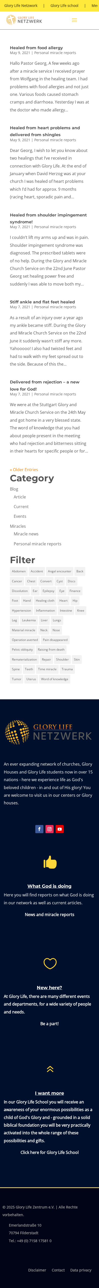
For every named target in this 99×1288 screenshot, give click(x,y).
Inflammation (45, 610)
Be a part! (49, 1023)
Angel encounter (59, 571)
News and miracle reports (49, 914)
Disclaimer (37, 1270)
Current (21, 506)
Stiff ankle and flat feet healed (42, 302)
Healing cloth (45, 600)
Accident (37, 571)
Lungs (57, 620)
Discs (71, 581)
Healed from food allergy (36, 47)
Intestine (66, 610)
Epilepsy (48, 591)
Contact (58, 1270)
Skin (77, 659)
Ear (35, 591)
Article (20, 497)
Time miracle (47, 669)
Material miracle (23, 630)
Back (79, 571)
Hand (27, 600)
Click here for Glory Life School (50, 1152)
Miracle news (26, 534)
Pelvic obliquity (22, 649)
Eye (61, 591)
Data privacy (80, 1270)
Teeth (29, 669)
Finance (75, 591)
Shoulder (62, 659)
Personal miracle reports (55, 52)
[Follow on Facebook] (39, 829)
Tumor (16, 679)
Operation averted (25, 640)
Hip (75, 600)
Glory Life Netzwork (20, 6)
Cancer (17, 581)
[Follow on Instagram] (49, 829)
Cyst (60, 581)
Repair (46, 659)
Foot (15, 600)
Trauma (67, 669)
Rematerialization (24, 659)
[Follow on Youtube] (60, 829)
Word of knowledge (54, 679)
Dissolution (20, 591)
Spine (16, 669)
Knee (80, 610)
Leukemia (29, 620)
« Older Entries (24, 469)
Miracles (18, 526)
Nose (56, 630)
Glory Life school (64, 6)
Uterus (31, 679)
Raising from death (51, 649)
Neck (43, 630)
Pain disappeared (55, 640)
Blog (14, 489)
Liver (44, 620)
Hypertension (21, 610)
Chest (31, 581)
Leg (14, 620)
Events (20, 516)
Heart (63, 600)
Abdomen (19, 571)
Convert (46, 581)
